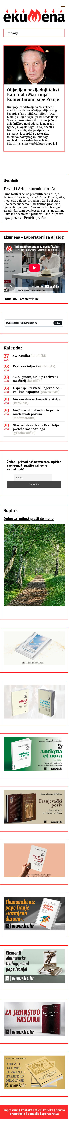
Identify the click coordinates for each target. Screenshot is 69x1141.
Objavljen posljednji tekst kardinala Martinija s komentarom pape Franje (33, 94)
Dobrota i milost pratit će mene (29, 519)
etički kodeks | (45, 1110)
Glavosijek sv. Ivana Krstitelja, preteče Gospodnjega (36, 427)
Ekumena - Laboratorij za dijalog (34, 237)
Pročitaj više (35, 218)
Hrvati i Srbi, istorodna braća (29, 189)
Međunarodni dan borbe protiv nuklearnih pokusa (36, 412)
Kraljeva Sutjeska (26, 366)
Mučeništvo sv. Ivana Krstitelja (36, 399)
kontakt (26, 1110)
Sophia (11, 510)
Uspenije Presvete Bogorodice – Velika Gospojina (37, 390)
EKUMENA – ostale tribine (21, 299)
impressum (10, 1110)
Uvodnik (11, 180)
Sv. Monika (21, 356)
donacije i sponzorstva (43, 1114)
